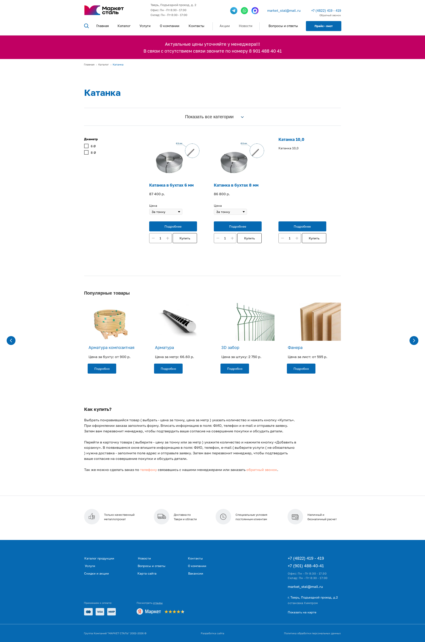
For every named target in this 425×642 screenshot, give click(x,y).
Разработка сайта (212, 633)
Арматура (164, 347)
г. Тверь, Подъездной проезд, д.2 (313, 597)
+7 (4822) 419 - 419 (326, 10)
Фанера (295, 347)
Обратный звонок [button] (330, 15)
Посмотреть (150, 603)
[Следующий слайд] (414, 340)
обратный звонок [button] (261, 469)
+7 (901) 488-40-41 (306, 565)
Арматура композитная (111, 347)
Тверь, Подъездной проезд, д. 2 (173, 5)
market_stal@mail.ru (284, 10)
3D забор (230, 347)
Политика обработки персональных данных (312, 633)
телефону (148, 469)
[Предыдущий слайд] (11, 340)
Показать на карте (302, 612)
